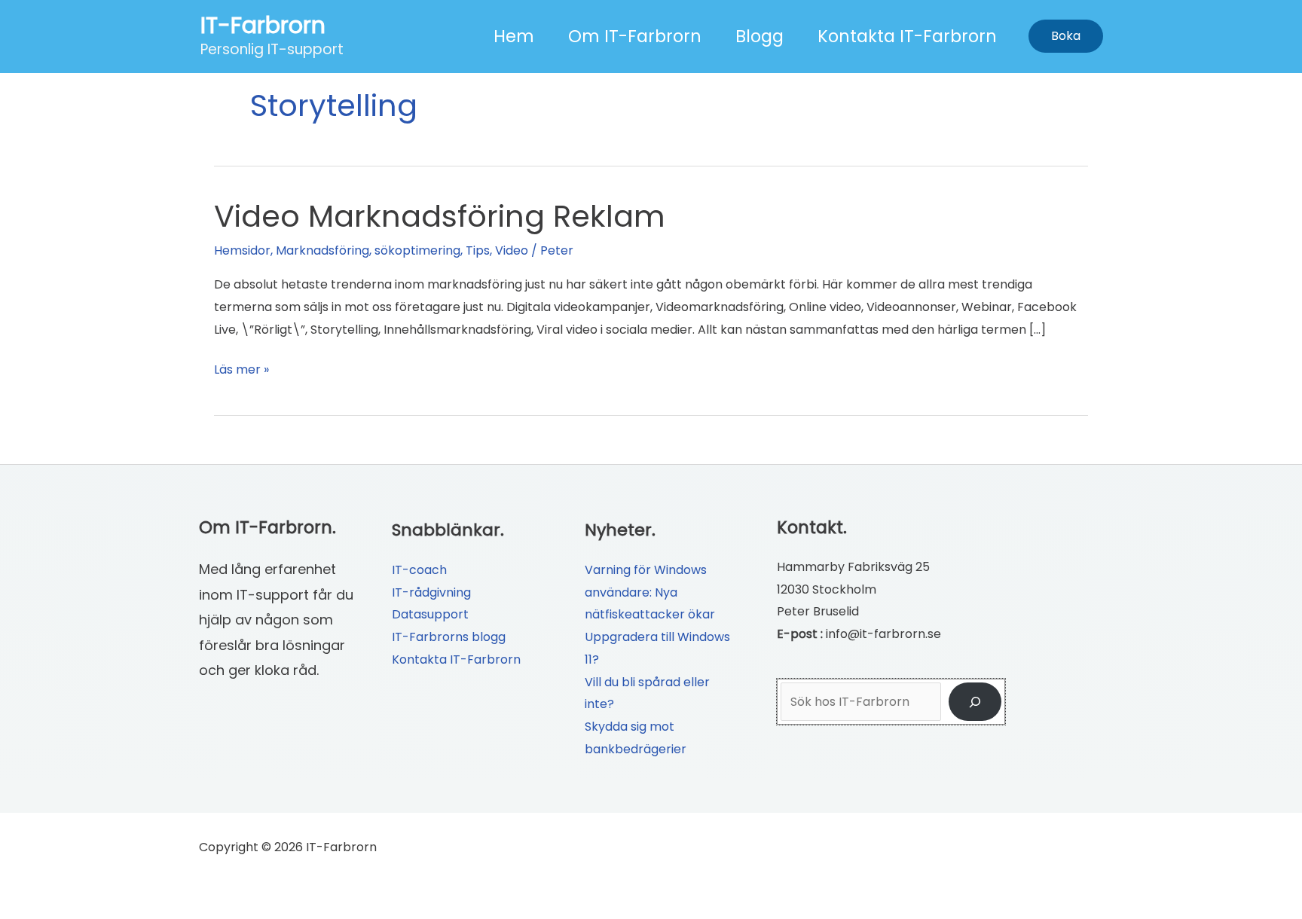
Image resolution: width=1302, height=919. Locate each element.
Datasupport (430, 614)
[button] (1065, 36)
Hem (514, 36)
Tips (478, 250)
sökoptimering (417, 250)
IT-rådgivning (431, 592)
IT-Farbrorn (263, 25)
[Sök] (975, 701)
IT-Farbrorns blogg (449, 637)
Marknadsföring (322, 250)
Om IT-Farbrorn (634, 36)
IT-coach (419, 570)
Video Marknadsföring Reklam (439, 216)
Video (511, 250)
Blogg (759, 36)
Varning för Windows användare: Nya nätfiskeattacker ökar (650, 592)
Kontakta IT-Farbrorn (907, 36)
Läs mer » (241, 370)
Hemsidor (242, 250)
